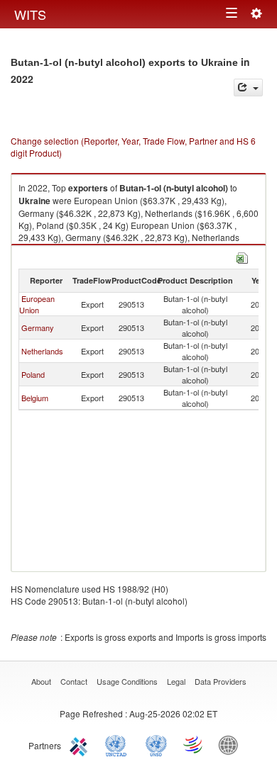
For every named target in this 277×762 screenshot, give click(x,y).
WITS (30, 14)
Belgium (34, 397)
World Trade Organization (194, 744)
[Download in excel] (242, 256)
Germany (37, 327)
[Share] (248, 87)
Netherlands (42, 351)
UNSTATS (156, 744)
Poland (33, 374)
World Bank (231, 744)
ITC (81, 744)
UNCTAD (118, 744)
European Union (37, 304)
